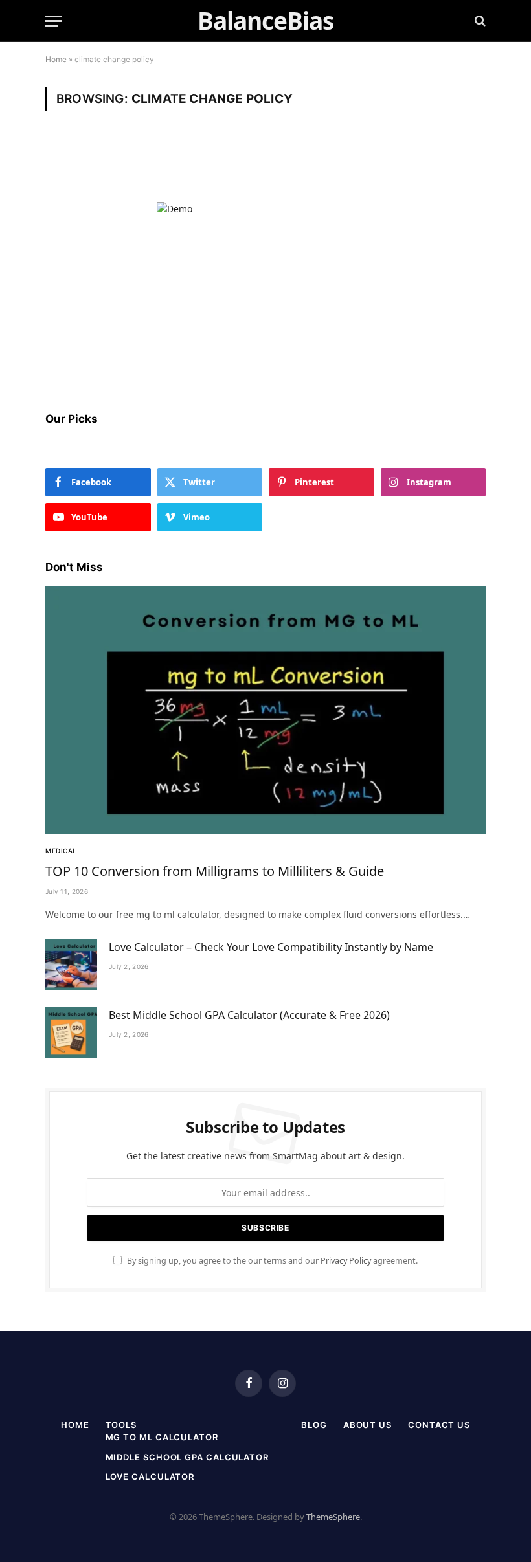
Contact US (439, 1425)
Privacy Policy (346, 1260)
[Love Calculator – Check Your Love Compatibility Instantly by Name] (71, 964)
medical (61, 850)
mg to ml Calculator (162, 1437)
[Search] (479, 21)
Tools (121, 1425)
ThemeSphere (333, 1517)
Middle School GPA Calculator (187, 1457)
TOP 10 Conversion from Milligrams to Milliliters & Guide (214, 871)
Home (56, 59)
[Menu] (53, 21)
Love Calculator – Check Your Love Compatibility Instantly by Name (271, 947)
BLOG (314, 1425)
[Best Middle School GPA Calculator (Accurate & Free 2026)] (71, 1032)
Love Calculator (150, 1476)
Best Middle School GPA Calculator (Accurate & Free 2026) (249, 1015)
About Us (367, 1425)
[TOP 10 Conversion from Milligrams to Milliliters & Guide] (265, 710)
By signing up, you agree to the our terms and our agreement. (271, 1260)
